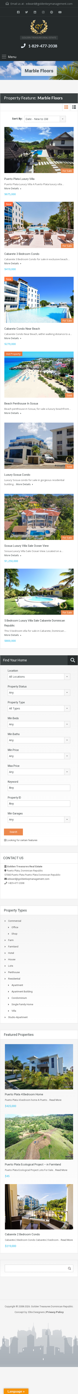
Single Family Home (22, 1004)
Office (15, 927)
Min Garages (15, 813)
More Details (12, 188)
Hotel (11, 953)
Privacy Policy (55, 1312)
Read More (55, 1100)
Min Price (13, 750)
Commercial (14, 920)
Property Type (16, 702)
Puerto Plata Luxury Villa (19, 179)
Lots (10, 965)
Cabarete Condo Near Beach (22, 328)
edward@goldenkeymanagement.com (49, 3)
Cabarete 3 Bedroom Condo (21, 254)
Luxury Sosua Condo (17, 474)
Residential (14, 978)
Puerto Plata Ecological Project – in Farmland (33, 1164)
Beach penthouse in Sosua (21, 403)
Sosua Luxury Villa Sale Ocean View (26, 545)
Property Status (17, 686)
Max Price (14, 765)
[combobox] (45, 119)
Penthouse (14, 972)
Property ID (14, 797)
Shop (14, 933)
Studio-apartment (18, 1017)
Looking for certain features (21, 840)
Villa (14, 1010)
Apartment (17, 985)
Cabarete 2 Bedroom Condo (22, 1234)
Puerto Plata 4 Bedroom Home (24, 1094)
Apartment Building (22, 991)
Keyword (13, 781)
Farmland (13, 946)
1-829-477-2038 (42, 45)
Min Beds (13, 718)
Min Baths (14, 734)
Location (13, 670)
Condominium (19, 998)
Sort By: (17, 118)
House (11, 959)
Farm (11, 940)
